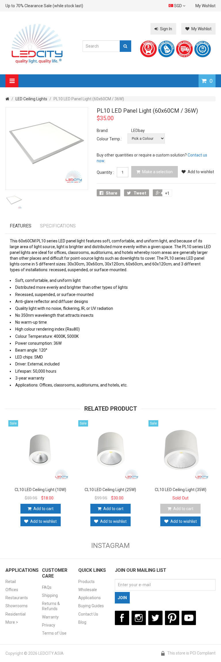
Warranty (50, 617)
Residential (15, 614)
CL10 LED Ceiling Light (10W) (40, 489)
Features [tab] (20, 226)
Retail (10, 581)
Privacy (48, 625)
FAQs (47, 587)
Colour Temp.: (109, 139)
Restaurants (16, 597)
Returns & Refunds (51, 606)
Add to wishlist (201, 171)
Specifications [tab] (58, 226)
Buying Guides (91, 605)
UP (199, 645)
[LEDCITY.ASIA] (37, 43)
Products (86, 581)
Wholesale (87, 589)
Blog (82, 622)
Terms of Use (54, 633)
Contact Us (88, 614)
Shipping (50, 595)
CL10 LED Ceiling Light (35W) (180, 489)
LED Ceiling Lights (31, 99)
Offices (11, 589)
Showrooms (16, 605)
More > (11, 622)
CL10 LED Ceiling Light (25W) (110, 489)
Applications (89, 597)
